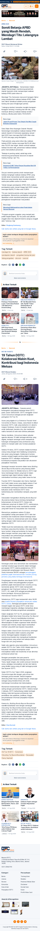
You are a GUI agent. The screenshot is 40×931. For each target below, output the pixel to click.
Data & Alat (5, 887)
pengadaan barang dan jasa (26, 255)
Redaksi (23, 879)
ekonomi (18, 258)
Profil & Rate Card (26, 892)
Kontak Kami (25, 887)
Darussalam (29, 755)
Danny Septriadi (7, 758)
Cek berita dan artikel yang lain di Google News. (19, 229)
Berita (4, 20)
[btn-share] (24, 51)
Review (4, 882)
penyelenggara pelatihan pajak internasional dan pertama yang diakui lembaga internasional (19, 574)
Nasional (12, 20)
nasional (25, 258)
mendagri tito (6, 252)
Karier (23, 890)
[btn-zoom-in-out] (4, 51)
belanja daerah (17, 252)
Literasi (4, 879)
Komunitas (5, 884)
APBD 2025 (5, 24)
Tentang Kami (25, 876)
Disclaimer (24, 884)
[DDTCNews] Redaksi (9, 372)
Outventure (19, 752)
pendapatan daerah (8, 255)
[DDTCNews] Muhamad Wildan (12, 44)
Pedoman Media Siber (28, 882)
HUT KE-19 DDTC (7, 351)
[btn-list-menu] (36, 6)
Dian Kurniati (11, 725)
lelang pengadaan (8, 258)
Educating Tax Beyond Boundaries (13, 755)
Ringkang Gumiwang (13, 225)
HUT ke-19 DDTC (7, 752)
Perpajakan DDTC (7, 890)
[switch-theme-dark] (26, 6)
